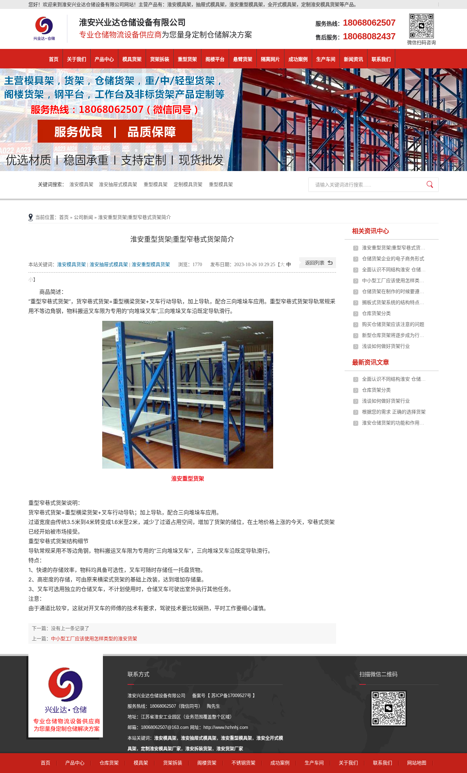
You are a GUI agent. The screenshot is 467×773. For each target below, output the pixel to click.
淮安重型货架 (187, 478)
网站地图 (416, 762)
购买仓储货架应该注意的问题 (393, 324)
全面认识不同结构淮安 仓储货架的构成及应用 (394, 269)
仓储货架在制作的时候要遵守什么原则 (394, 291)
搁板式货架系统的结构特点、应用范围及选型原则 (394, 302)
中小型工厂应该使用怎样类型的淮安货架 (94, 638)
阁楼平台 (215, 59)
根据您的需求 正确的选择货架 (394, 412)
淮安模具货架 (71, 264)
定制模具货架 (188, 184)
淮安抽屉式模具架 (118, 184)
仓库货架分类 (376, 313)
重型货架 (187, 59)
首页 (53, 59)
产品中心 (104, 59)
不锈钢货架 (243, 762)
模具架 (141, 762)
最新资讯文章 (370, 362)
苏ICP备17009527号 (231, 695)
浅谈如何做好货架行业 (386, 346)
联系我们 (381, 59)
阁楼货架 (206, 762)
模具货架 (132, 59)
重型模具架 (156, 184)
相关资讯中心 (370, 231)
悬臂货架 (242, 59)
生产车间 (325, 59)
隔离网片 (270, 59)
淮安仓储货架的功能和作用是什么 (394, 422)
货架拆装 (159, 59)
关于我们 (76, 59)
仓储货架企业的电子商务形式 (393, 258)
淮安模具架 (81, 184)
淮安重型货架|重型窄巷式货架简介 (394, 247)
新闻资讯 (353, 59)
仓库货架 (109, 762)
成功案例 (298, 59)
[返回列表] (317, 266)
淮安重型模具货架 (151, 264)
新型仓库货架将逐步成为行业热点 (394, 335)
